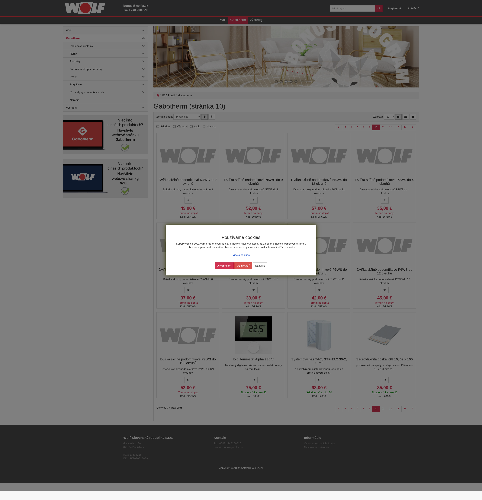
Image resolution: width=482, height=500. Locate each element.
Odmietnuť (243, 265)
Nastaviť (260, 265)
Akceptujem (224, 265)
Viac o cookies (241, 254)
